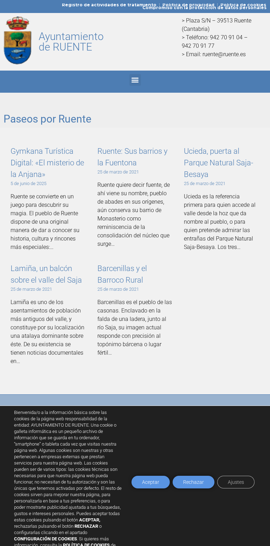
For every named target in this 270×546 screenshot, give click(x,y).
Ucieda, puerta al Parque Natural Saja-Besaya (218, 163)
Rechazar (193, 482)
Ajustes (236, 482)
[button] (135, 80)
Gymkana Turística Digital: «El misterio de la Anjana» (47, 163)
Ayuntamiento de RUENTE (71, 41)
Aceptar (150, 482)
